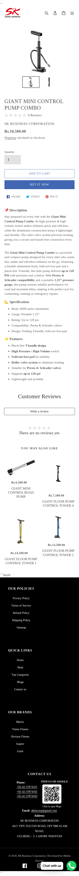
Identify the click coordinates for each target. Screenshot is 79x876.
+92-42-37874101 (27, 787)
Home (20, 660)
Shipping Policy (21, 620)
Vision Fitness (20, 729)
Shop (20, 667)
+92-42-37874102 (27, 791)
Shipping (10, 137)
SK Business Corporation (32, 855)
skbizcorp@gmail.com (44, 810)
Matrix (20, 721)
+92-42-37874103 (27, 796)
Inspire (20, 743)
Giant (20, 751)
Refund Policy (21, 612)
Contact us (20, 689)
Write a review (39, 411)
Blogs (20, 682)
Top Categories (20, 674)
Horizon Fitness (20, 736)
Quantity (9, 152)
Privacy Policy (21, 598)
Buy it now (39, 184)
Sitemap (21, 627)
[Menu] (72, 12)
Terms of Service (21, 605)
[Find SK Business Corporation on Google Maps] (51, 794)
